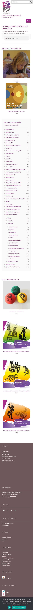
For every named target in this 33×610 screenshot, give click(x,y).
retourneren (5, 539)
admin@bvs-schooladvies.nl (9, 456)
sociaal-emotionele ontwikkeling (16, 248)
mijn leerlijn (9, 579)
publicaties (10, 223)
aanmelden (15, 494)
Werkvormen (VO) (10, 264)
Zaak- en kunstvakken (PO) (12, 267)
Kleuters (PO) (9, 167)
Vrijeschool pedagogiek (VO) (13, 212)
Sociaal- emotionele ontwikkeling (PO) (15, 198)
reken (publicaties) (13, 245)
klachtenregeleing (6, 561)
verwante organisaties (7, 523)
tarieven (4, 556)
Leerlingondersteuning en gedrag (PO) (15, 169)
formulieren (9, 148)
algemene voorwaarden (8, 558)
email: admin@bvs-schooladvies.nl (12, 15)
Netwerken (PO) (10, 180)
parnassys (8, 596)
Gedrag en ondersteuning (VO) (13, 151)
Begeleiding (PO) (10, 129)
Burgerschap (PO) (10, 140)
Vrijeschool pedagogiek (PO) (13, 209)
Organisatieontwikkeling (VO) (13, 185)
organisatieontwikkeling (15, 240)
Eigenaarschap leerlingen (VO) (13, 145)
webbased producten (13, 261)
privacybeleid (5, 560)
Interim (8, 156)
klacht (3, 541)
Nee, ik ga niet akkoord (19, 607)
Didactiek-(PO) (9, 143)
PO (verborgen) (10, 193)
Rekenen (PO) (9, 196)
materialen (10, 221)
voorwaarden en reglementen (13, 206)
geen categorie (9, 153)
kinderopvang (9, 161)
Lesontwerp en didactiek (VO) (13, 172)
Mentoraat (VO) (10, 177)
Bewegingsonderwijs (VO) (12, 137)
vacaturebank (5, 525)
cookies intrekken (6, 565)
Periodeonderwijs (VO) (11, 190)
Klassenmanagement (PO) (12, 164)
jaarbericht (8, 159)
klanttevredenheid (6, 554)
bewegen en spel (13, 227)
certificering (5, 552)
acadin (7, 592)
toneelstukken (11, 259)
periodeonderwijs (13, 243)
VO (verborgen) (10, 204)
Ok (9, 607)
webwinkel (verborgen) (11, 214)
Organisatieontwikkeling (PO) (13, 182)
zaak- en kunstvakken (14, 256)
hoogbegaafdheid (13, 235)
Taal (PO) (8, 201)
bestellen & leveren (7, 537)
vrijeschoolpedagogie (14, 253)
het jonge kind (12, 232)
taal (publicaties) (13, 251)
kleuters (11, 237)
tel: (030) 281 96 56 (7, 17)
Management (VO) (10, 174)
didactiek (11, 229)
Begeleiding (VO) (10, 132)
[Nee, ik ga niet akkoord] (31, 604)
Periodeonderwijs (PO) (11, 188)
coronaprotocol (6, 563)
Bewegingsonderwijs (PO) (12, 135)
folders (9, 218)
